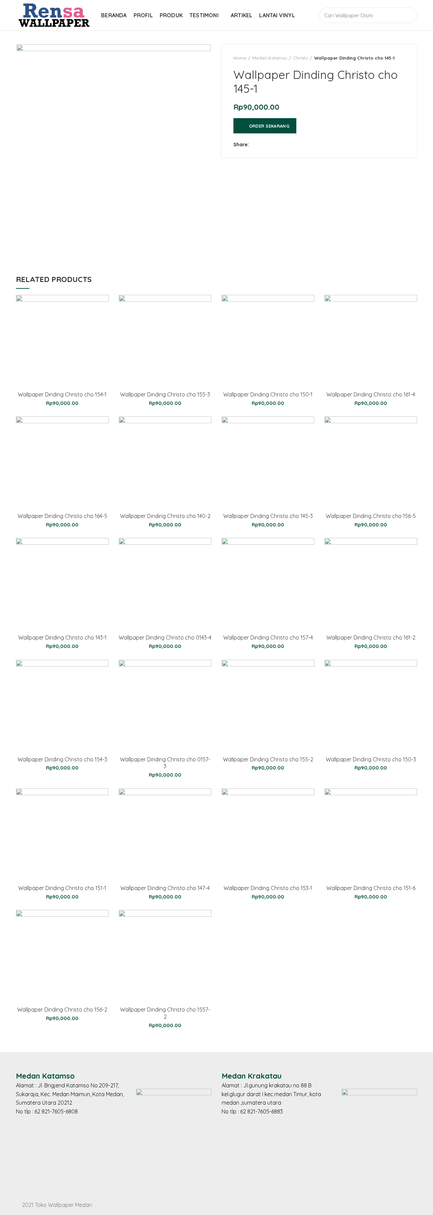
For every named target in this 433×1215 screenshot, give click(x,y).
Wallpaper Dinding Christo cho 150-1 (268, 394)
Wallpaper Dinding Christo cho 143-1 (62, 637)
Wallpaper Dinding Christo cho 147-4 (165, 888)
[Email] (281, 144)
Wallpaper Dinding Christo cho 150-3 (371, 759)
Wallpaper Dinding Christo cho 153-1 (268, 888)
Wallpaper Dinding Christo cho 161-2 (370, 637)
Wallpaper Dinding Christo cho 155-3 (165, 394)
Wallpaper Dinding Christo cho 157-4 (268, 637)
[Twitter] (264, 144)
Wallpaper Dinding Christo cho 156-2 (62, 1009)
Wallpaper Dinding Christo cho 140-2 (165, 516)
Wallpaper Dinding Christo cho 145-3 (268, 516)
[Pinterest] (290, 144)
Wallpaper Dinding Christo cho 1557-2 (165, 1013)
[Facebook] (256, 144)
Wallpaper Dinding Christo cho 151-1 (62, 888)
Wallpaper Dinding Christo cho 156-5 (371, 516)
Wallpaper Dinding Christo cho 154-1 (62, 394)
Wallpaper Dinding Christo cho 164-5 (62, 516)
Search (408, 15)
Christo (300, 58)
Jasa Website (110, 1204)
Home (239, 58)
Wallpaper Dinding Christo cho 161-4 (370, 394)
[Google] (273, 144)
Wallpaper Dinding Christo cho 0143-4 (165, 637)
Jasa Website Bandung (166, 1204)
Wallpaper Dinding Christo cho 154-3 (62, 759)
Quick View (103, 305)
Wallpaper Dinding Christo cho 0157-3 (165, 763)
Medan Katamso (269, 58)
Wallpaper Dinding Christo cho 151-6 (370, 888)
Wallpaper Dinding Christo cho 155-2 (268, 759)
